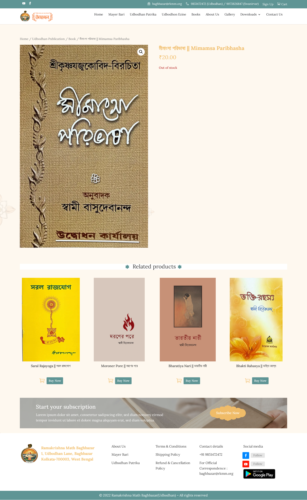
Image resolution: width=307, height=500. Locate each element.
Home (98, 14)
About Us (212, 14)
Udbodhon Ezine (174, 14)
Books (196, 14)
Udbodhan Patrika (143, 14)
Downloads (248, 14)
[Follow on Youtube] (245, 464)
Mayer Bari (116, 14)
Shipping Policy (168, 454)
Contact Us (274, 14)
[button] (141, 52)
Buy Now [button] (55, 381)
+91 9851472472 (210, 454)
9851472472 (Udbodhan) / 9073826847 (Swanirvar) (225, 4)
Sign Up (268, 4)
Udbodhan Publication (48, 39)
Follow (257, 455)
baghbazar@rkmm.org (167, 4)
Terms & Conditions (171, 446)
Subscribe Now (228, 413)
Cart (284, 4)
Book (72, 39)
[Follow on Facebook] (245, 455)
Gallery (230, 14)
